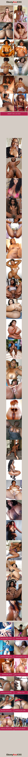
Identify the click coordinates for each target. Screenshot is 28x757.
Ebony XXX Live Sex (14, 114)
